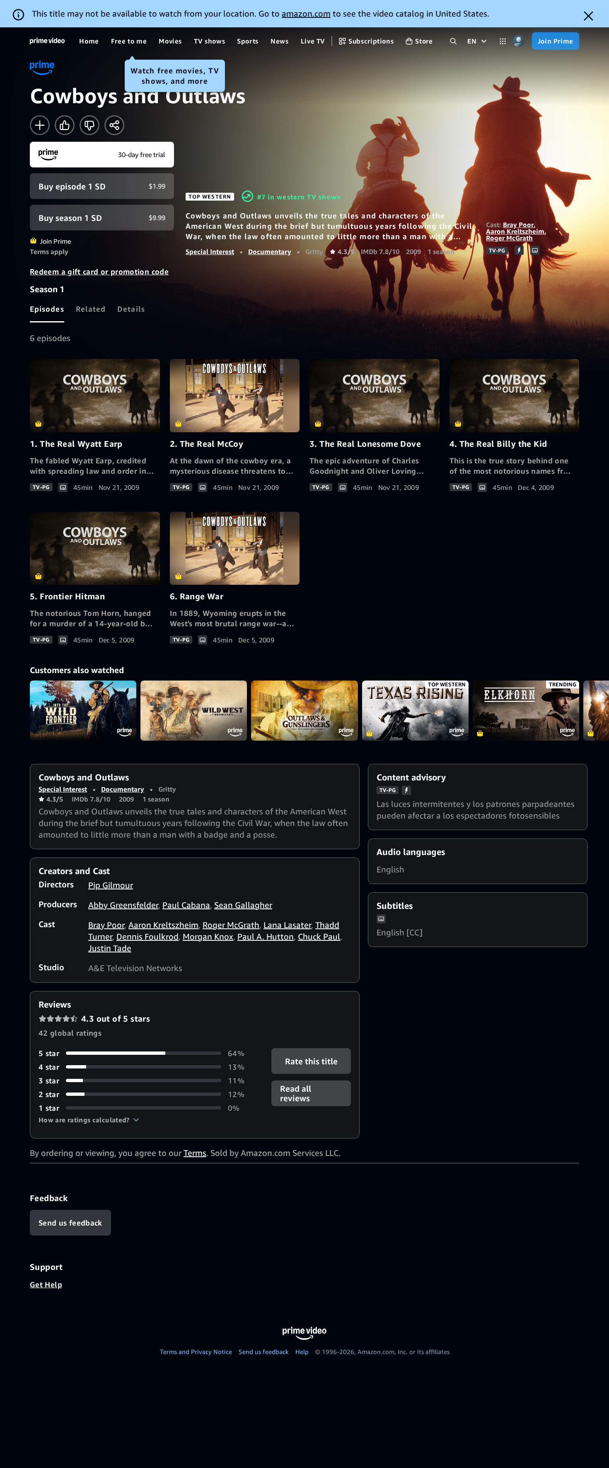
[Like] (65, 125)
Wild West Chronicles (193, 711)
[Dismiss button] (588, 16)
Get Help (46, 1284)
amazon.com (306, 13)
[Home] (47, 41)
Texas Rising (415, 711)
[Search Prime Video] (453, 41)
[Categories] (503, 41)
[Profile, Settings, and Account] (519, 41)
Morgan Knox (208, 936)
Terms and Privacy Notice (196, 1351)
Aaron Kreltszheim (515, 231)
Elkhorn (526, 711)
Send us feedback (264, 1351)
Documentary (269, 251)
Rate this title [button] (311, 1061)
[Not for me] (89, 125)
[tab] (47, 308)
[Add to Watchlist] (40, 125)
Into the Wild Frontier (83, 711)
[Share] (114, 125)
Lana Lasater (287, 925)
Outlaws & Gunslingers (304, 711)
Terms (195, 1153)
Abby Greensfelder (123, 905)
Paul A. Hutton (265, 936)
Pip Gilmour (110, 885)
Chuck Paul (319, 936)
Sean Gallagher (243, 905)
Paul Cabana (186, 905)
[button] (89, 1120)
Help (302, 1351)
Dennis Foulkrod (147, 936)
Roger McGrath (509, 238)
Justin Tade (109, 948)
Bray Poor (518, 224)
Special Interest (210, 251)
